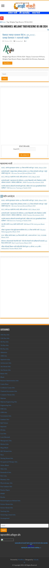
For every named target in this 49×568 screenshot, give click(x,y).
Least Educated (5, 437)
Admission (3, 352)
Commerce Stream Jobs (7, 395)
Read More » (7, 63)
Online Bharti (4, 465)
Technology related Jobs (7, 515)
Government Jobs (5, 416)
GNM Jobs (3, 412)
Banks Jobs (3, 373)
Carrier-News (4, 384)
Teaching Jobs (4, 511)
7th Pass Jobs (4, 345)
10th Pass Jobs (4, 335)
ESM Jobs (3, 409)
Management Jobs (6, 440)
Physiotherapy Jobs (6, 483)
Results (2, 497)
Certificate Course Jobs (7, 388)
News (2, 455)
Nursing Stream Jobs (6, 458)
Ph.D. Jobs (3, 476)
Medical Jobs (4, 444)
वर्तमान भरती (13, 13)
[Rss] (24, 562)
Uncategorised (4, 518)
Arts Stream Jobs (5, 366)
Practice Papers (5, 490)
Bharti (2, 377)
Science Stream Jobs (6, 504)
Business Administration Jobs (9, 380)
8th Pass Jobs (4, 349)
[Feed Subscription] (48, 30)
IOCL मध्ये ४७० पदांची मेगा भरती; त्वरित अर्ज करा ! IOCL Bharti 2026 (20, 177)
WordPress (21, 559)
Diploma (3, 398)
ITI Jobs (2, 430)
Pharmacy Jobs (5, 479)
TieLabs (36, 559)
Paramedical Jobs (5, 472)
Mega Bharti (4, 448)
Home (4, 22)
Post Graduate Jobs (6, 486)
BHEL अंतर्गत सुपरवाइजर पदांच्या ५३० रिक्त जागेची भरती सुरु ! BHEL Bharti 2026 (23, 168)
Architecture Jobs (5, 363)
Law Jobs (3, 433)
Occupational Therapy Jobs (8, 462)
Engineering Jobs (5, 405)
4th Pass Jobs (4, 342)
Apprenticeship (5, 359)
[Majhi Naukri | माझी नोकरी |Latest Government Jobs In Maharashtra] (24, 5)
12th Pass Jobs (4, 338)
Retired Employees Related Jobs (10, 500)
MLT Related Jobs (6, 451)
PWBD (2, 493)
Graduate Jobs (4, 419)
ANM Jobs (3, 356)
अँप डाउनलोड (25, 13)
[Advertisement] (24, 117)
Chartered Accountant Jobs (8, 391)
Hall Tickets (4, 423)
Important (3, 426)
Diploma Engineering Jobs (8, 402)
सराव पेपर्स (36, 13)
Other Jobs (3, 469)
